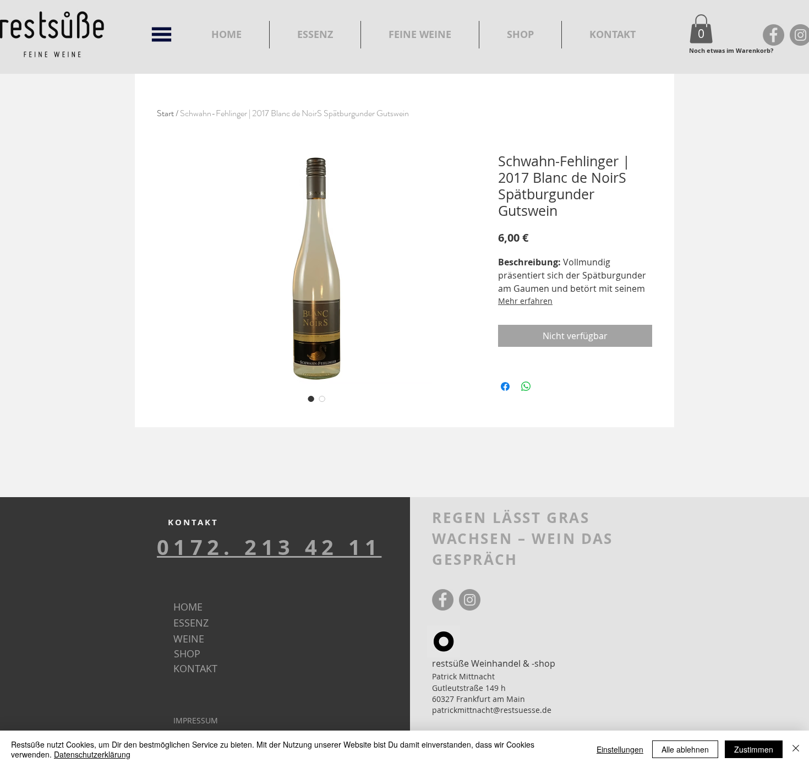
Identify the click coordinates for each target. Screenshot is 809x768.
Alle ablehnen (685, 749)
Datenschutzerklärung (92, 754)
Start (165, 113)
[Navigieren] (161, 34)
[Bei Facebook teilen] (505, 386)
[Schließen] (795, 749)
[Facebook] (773, 35)
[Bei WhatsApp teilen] (526, 386)
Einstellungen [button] (620, 749)
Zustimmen (753, 749)
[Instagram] (469, 600)
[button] (701, 28)
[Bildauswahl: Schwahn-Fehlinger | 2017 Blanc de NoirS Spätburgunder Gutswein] (310, 398)
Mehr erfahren (525, 301)
